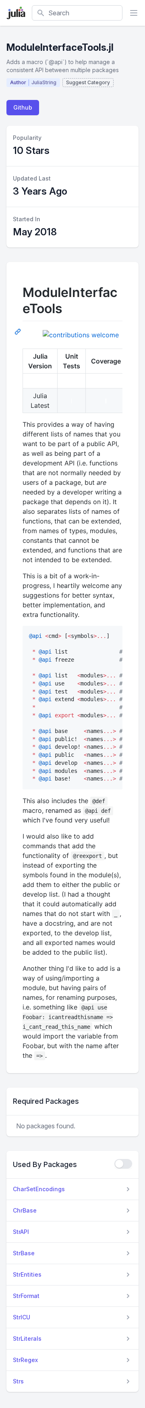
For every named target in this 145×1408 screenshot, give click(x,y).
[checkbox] (123, 1164)
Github (22, 107)
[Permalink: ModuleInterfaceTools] (18, 331)
